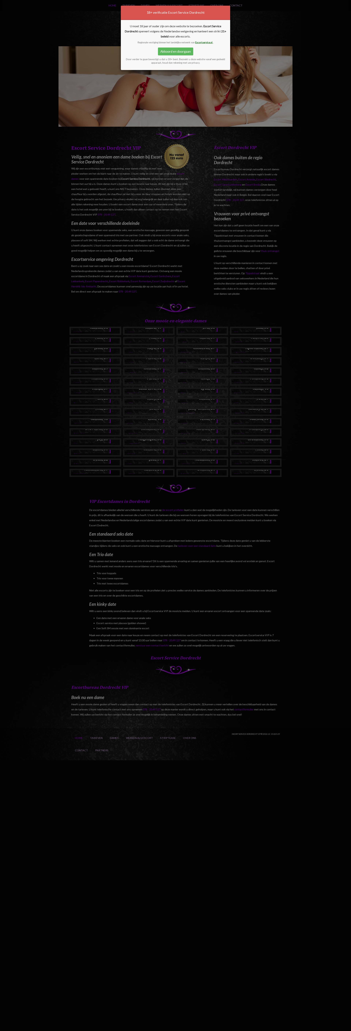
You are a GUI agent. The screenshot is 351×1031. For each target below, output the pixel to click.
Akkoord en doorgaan (175, 51)
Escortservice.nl (204, 42)
